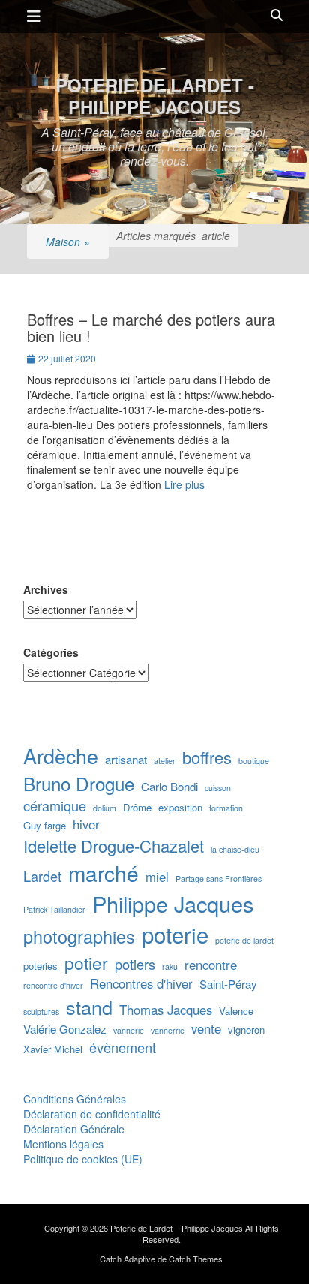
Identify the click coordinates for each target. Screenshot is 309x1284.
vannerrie (167, 1030)
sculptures (41, 1011)
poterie (175, 934)
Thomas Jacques (165, 1009)
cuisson (218, 788)
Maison (68, 241)
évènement (122, 1047)
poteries (40, 966)
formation (226, 808)
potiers (135, 964)
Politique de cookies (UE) (82, 1158)
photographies (79, 936)
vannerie (128, 1030)
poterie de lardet (244, 940)
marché (103, 873)
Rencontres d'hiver (141, 983)
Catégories (51, 652)
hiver (86, 824)
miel (157, 877)
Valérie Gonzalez (64, 1028)
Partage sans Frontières (219, 878)
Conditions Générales (74, 1098)
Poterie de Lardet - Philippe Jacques (155, 95)
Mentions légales (63, 1143)
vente (206, 1028)
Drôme (137, 807)
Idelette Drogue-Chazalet (113, 845)
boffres (207, 757)
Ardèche (60, 756)
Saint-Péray (228, 984)
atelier (165, 760)
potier (86, 962)
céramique (54, 805)
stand (89, 1006)
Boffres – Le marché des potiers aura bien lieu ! (151, 327)
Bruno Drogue (78, 783)
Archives (45, 589)
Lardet (42, 876)
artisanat (126, 759)
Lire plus (184, 484)
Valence (236, 1011)
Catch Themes (196, 1258)
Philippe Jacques (173, 903)
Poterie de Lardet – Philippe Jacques (176, 1228)
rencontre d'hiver (53, 985)
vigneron (246, 1029)
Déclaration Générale (73, 1128)
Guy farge (44, 825)
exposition (180, 807)
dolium (104, 808)
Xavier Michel (52, 1049)
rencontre (210, 965)
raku (170, 966)
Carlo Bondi (169, 786)
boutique (253, 760)
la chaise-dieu (235, 849)
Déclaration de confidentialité (91, 1113)
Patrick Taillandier (54, 909)
